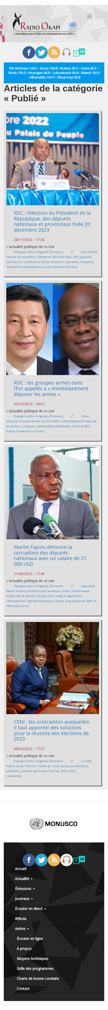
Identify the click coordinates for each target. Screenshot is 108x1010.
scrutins (47, 267)
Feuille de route (49, 766)
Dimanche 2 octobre (30, 431)
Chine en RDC (81, 426)
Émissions (56, 252)
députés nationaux (39, 601)
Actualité (22, 878)
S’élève (59, 601)
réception (87, 262)
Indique (28, 426)
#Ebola (20, 918)
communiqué (44, 426)
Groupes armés (29, 421)
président (32, 591)
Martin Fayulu (15, 591)
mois (25, 606)
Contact (23, 988)
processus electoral (74, 766)
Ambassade (62, 426)
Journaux (22, 898)
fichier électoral (52, 262)
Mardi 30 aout (25, 596)
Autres (21, 928)
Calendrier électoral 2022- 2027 (58, 257)
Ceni (84, 252)
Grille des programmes (35, 968)
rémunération (16, 601)
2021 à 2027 (67, 771)
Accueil (20, 868)
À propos (24, 948)
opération (72, 262)
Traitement (14, 267)
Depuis (70, 601)
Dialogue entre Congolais (31, 252)
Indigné (61, 596)
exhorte (11, 421)
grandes (86, 257)
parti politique (50, 591)
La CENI (86, 761)
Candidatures (32, 267)
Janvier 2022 (84, 601)
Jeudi (19, 766)
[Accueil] (44, 23)
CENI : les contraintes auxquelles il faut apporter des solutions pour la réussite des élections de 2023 (51, 730)
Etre (51, 596)
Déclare (41, 596)
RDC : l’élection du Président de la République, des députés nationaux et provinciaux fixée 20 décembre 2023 (52, 221)
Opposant (87, 586)
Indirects (71, 267)
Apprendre (74, 596)
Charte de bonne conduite (38, 978)
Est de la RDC (50, 421)
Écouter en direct (29, 908)
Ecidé (65, 591)
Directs (59, 267)
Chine (85, 416)
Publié (93, 252)
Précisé (54, 771)
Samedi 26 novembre (21, 257)
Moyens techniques (32, 958)
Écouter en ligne (30, 938)
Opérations (14, 262)
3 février (30, 766)
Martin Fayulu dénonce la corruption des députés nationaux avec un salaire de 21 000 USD (50, 555)
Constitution (31, 262)
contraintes (14, 776)
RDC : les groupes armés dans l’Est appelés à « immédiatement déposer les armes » (51, 388)
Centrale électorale (34, 771)
